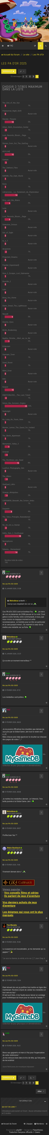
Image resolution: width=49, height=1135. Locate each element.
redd (7, 1033)
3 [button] (33, 76)
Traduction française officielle (20, 1132)
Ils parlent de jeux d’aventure (22, 896)
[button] (23, 76)
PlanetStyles (38, 1130)
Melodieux (14, 601)
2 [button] (29, 76)
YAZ (8, 710)
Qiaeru (37, 1132)
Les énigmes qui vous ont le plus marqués (23, 913)
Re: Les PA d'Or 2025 (10, 584)
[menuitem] (10, 45)
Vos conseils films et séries (21, 892)
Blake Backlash (13, 848)
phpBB (19, 1130)
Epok (8, 571)
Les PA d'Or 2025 (14, 63)
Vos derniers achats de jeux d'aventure (20, 904)
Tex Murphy (12, 925)
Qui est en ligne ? (9, 1107)
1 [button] (26, 76)
